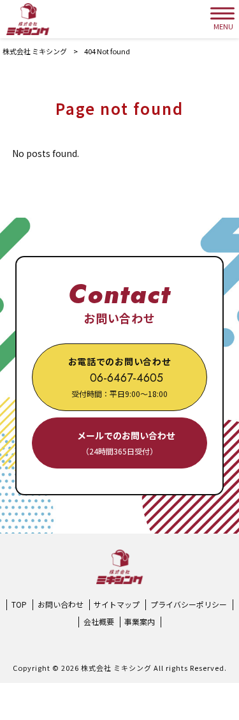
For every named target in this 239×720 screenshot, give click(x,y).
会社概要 (98, 622)
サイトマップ (117, 604)
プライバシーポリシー (188, 604)
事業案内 (139, 622)
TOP (19, 604)
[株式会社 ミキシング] (27, 19)
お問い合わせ (60, 604)
